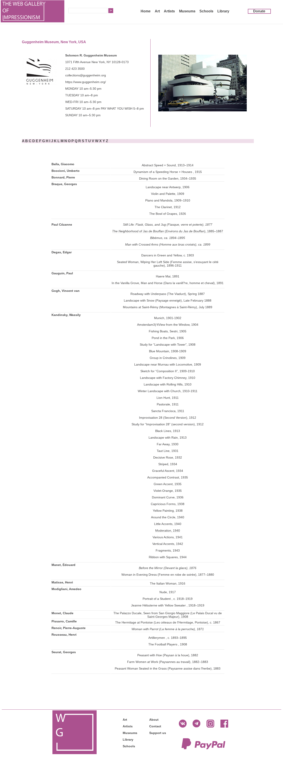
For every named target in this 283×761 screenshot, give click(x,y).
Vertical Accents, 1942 (167, 544)
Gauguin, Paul (62, 273)
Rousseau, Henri (64, 634)
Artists (169, 11)
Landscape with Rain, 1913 (168, 437)
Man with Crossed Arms (141, 244)
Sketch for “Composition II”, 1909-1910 (167, 371)
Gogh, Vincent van (66, 290)
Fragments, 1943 (168, 550)
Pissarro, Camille (64, 621)
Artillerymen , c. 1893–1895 (167, 637)
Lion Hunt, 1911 (168, 397)
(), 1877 (189, 224)
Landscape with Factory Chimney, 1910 (167, 378)
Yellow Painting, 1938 (168, 510)
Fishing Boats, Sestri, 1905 (167, 331)
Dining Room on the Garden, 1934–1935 (167, 178)
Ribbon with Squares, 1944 (168, 557)
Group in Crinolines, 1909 (167, 358)
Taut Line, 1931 (167, 451)
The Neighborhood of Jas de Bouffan (138, 231)
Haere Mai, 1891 (167, 276)
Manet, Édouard (63, 565)
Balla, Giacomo (63, 164)
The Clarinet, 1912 (168, 207)
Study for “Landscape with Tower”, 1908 (167, 344)
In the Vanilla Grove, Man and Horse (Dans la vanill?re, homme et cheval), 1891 (168, 283)
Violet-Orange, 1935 (167, 490)
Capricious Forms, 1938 (167, 504)
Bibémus (156, 238)
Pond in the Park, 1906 (168, 338)
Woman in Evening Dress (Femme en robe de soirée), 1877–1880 (167, 574)
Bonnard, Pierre (63, 177)
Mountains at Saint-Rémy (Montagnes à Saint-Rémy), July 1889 (167, 307)
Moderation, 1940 (167, 530)
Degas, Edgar (62, 252)
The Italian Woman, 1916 (167, 583)
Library (223, 11)
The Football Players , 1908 (167, 644)
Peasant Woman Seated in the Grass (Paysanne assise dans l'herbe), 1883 (167, 668)
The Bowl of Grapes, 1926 (167, 213)
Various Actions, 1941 (168, 537)
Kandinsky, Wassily (66, 315)
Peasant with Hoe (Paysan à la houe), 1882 (167, 655)
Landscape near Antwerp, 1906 (167, 187)
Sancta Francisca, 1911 (167, 411)
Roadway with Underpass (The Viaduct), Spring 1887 (167, 294)
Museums (187, 11)
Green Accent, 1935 (168, 484)
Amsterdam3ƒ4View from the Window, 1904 (167, 324)
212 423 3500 (75, 68)
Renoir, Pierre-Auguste (69, 628)
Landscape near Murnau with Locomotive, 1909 (167, 364)
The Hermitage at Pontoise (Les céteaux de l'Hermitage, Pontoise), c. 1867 (167, 622)
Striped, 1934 (167, 464)
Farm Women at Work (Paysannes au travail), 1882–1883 (167, 662)
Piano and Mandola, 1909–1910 (167, 200)
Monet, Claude (62, 613)
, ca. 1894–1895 (173, 238)
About (154, 719)
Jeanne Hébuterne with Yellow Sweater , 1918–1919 (167, 605)
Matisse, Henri (62, 582)
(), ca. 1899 (184, 244)
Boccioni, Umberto (66, 170)
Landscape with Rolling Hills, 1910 (167, 384)
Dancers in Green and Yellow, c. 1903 (167, 255)
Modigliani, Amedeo (66, 589)
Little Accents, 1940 (167, 524)
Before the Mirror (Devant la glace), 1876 (167, 568)
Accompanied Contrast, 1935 (167, 477)
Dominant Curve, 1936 (168, 497)
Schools (206, 11)
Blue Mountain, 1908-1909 (167, 351)
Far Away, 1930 (167, 444)
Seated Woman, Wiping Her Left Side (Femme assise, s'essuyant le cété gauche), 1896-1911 (167, 263)
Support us (157, 733)
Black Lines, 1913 (167, 431)
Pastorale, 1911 (168, 404)
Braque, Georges (64, 184)
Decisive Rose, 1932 (167, 457)
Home (146, 11)
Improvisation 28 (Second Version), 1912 (167, 417)
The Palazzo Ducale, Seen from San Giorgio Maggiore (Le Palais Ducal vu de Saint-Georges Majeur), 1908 (167, 614)
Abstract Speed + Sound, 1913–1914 (167, 165)
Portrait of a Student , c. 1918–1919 (168, 598)
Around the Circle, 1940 (167, 517)
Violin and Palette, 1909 (167, 194)
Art (157, 11)
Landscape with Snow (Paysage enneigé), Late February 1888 (167, 300)
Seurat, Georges (64, 652)
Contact (155, 726)
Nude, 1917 (167, 592)
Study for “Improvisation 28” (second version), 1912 (168, 424)
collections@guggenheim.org (85, 75)
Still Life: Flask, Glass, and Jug (144, 224)
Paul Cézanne (62, 224)
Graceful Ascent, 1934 (167, 470)
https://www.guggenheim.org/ (85, 82)
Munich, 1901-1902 (167, 318)
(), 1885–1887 (193, 231)
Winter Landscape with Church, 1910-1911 (167, 391)
